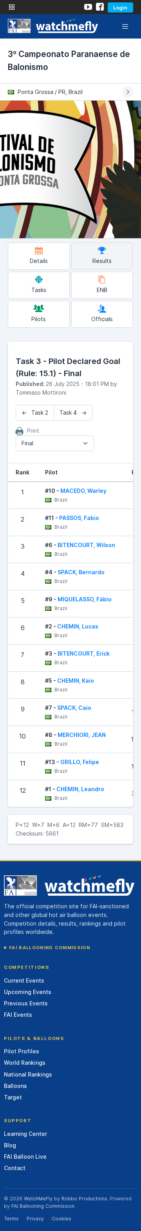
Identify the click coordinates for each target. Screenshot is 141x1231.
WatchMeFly (38, 1199)
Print (32, 430)
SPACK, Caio (74, 707)
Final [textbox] (27, 443)
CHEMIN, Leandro (80, 789)
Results (102, 260)
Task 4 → (73, 412)
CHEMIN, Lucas (77, 626)
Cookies (61, 1219)
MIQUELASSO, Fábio (85, 599)
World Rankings (24, 1062)
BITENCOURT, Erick (84, 653)
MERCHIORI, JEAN (82, 734)
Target (13, 1097)
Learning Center (25, 1133)
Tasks (38, 290)
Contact (14, 1168)
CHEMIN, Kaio (75, 680)
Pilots (38, 319)
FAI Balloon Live (25, 1156)
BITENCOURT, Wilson (86, 545)
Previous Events (26, 1003)
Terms (11, 1219)
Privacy (35, 1219)
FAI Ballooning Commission (49, 947)
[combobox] (55, 443)
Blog (10, 1145)
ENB (102, 290)
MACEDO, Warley (83, 490)
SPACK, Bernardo (81, 572)
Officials (102, 319)
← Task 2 (35, 412)
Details (39, 260)
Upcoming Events (27, 991)
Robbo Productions (84, 1199)
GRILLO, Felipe (79, 762)
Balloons (15, 1085)
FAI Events (18, 1014)
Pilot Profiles (21, 1051)
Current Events (24, 980)
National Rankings (28, 1074)
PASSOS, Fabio (79, 517)
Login (120, 7)
